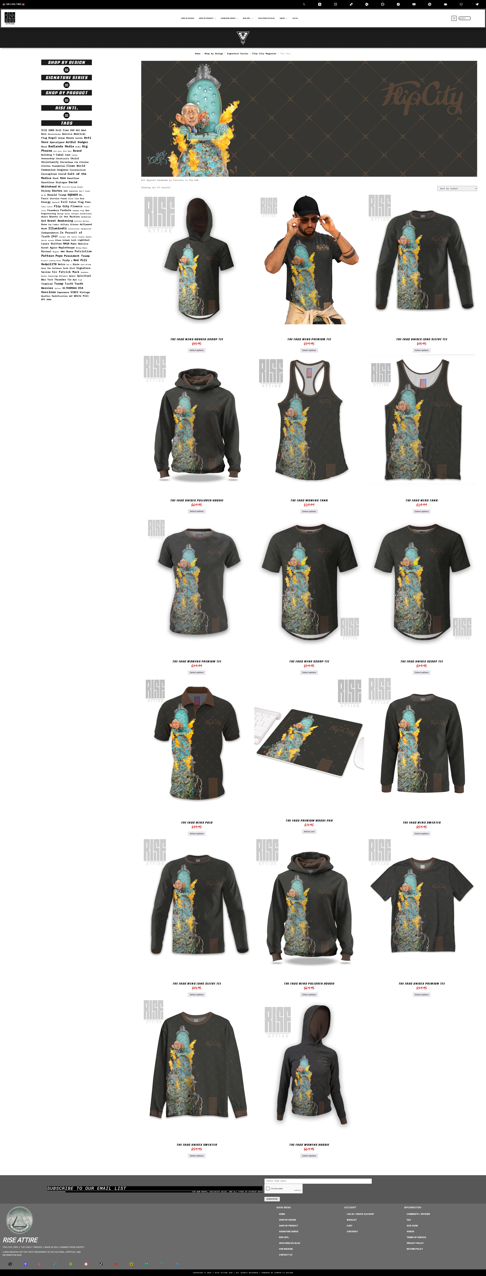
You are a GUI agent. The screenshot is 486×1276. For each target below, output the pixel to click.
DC (59, 186)
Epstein (56, 202)
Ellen (70, 198)
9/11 (44, 130)
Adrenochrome (54, 134)
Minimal (46, 251)
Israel (62, 237)
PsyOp (66, 260)
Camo (67, 154)
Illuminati (57, 228)
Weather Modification (54, 296)
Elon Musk (79, 198)
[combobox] (464, 18)
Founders (53, 210)
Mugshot (56, 252)
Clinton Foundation (53, 166)
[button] (66, 70)
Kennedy (51, 240)
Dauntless (73, 178)
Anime (61, 138)
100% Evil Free (58, 130)
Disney (46, 190)
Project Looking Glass (51, 260)
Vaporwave (63, 292)
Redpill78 (49, 264)
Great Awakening (60, 220)
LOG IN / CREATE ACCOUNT (360, 1214)
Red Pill (80, 260)
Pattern (47, 256)
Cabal (60, 154)
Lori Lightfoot (80, 240)
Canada (74, 155)
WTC (43, 299)
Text (50, 279)
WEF (71, 296)
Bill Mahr (67, 151)
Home (197, 53)
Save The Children (51, 268)
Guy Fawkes (53, 224)
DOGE (66, 191)
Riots (76, 264)
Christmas (66, 161)
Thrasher (60, 279)
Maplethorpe (67, 247)
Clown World (75, 165)
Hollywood (86, 224)
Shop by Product (288, 1226)
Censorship (48, 158)
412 (78, 130)
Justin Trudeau (78, 237)
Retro (61, 264)
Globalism (86, 217)
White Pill (81, 295)
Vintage (85, 292)
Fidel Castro (47, 207)
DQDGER (73, 194)
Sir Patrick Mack (65, 272)
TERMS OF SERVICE (416, 1237)
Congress (62, 169)
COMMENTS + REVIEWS (418, 1214)
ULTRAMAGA (70, 288)
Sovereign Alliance (58, 276)
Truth (69, 283)
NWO (63, 251)
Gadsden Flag (78, 210)
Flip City (61, 206)
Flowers (77, 206)
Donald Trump (56, 194)
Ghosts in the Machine (64, 216)
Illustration (73, 229)
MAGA (66, 243)
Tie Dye (72, 279)
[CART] (454, 18)
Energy (46, 202)
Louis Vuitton (51, 243)
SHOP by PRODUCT (206, 18)
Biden (78, 147)
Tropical (47, 283)
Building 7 (48, 154)
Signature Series (228, 18)
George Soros (63, 213)
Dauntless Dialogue (54, 182)
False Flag (76, 202)
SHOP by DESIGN (187, 18)
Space (72, 276)
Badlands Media (61, 146)
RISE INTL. (247, 18)
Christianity (50, 161)
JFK (68, 237)
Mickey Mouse (81, 248)
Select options (197, 350)
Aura (44, 146)
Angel (52, 138)
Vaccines (48, 292)
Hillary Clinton (69, 224)
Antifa (79, 138)
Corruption (49, 173)
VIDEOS (410, 1231)
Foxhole (65, 210)
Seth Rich (69, 268)
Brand (77, 150)
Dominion (73, 191)
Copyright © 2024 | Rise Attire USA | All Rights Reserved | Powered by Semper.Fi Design (243, 1273)
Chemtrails (62, 158)
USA (80, 288)
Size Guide (412, 1226)
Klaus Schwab (62, 240)
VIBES (74, 292)
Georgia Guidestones (81, 213)
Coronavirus (78, 169)
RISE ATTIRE (86, 264)
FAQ (409, 1220)
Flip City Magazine (264, 53)
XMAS (49, 299)
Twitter (58, 288)
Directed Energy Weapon (72, 187)
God (43, 220)
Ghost (44, 216)
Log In (295, 18)
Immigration (86, 229)
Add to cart (309, 831)
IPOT (54, 236)
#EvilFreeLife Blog (266, 18)
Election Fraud (58, 198)
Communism (48, 169)
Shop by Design (214, 53)
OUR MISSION (286, 1249)
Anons (70, 138)
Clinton (84, 162)
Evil (64, 202)
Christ (74, 158)
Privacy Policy (415, 1243)
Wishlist (352, 1220)
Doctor (57, 190)
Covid (62, 173)
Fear (88, 202)
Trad (80, 280)
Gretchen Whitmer (81, 221)
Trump (58, 283)
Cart (349, 1226)
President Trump (77, 256)
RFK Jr (69, 264)
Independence (50, 232)
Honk (44, 228)
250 (72, 130)
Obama (69, 251)
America (67, 133)
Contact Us (285, 1255)
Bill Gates (58, 151)
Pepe (59, 256)
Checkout (352, 1231)
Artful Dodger (77, 142)
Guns (44, 224)
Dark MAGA (59, 178)
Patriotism (83, 251)
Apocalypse (57, 142)
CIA (76, 162)
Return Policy (415, 1249)
